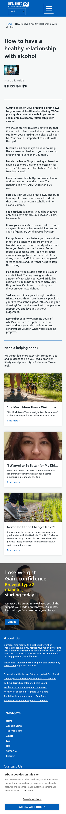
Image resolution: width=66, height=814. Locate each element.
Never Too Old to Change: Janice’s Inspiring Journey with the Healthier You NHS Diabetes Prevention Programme (33, 527)
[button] (49, 8)
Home (9, 24)
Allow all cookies (32, 807)
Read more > (13, 420)
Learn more (27, 790)
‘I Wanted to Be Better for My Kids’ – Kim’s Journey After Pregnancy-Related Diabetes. (32, 465)
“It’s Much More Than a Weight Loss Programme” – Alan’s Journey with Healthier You (33, 407)
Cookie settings (32, 799)
